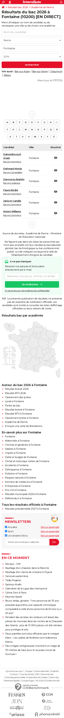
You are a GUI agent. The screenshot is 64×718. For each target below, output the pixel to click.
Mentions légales (12, 681)
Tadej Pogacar (13, 580)
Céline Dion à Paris (15, 592)
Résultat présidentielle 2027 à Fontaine (27, 508)
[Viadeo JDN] (47, 708)
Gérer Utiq (54, 677)
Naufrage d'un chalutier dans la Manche (27, 568)
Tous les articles (27, 674)
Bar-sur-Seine (40, 71)
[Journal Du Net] (17, 701)
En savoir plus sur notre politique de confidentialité (27, 290)
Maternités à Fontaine (17, 440)
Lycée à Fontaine (14, 401)
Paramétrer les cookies (37, 677)
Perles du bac (12, 405)
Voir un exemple (50, 527)
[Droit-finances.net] (47, 701)
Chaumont (56, 71)
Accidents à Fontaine (16, 465)
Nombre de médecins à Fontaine (23, 481)
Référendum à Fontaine (18, 498)
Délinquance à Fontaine (18, 469)
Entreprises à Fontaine (18, 486)
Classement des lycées (18, 397)
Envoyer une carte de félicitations (23, 426)
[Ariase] (17, 714)
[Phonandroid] (47, 714)
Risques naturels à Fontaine (20, 477)
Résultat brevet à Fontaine (20, 409)
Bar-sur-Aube (22, 71)
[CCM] (47, 695)
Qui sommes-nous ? (15, 671)
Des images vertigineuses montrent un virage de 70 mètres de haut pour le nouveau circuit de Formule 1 (32, 649)
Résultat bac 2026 (18, 7)
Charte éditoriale (41, 671)
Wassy (7, 75)
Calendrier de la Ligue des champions (26, 588)
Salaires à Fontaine (15, 448)
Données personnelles (15, 677)
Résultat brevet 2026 (17, 388)
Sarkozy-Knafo (13, 584)
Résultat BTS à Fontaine (18, 413)
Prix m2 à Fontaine (15, 490)
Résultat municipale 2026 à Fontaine (25, 494)
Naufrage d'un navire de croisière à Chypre (28, 572)
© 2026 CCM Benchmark (48, 681)
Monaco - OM (13, 564)
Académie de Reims (42, 7)
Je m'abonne (30, 284)
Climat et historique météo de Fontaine (27, 461)
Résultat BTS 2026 (15, 393)
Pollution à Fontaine (16, 473)
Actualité (12, 527)
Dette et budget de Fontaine (21, 457)
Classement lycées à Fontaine (22, 417)
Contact (14, 674)
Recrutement (47, 674)
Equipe (29, 671)
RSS (37, 674)
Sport (10, 531)
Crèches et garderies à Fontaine (23, 444)
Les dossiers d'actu (17, 535)
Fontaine (10, 436)
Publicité (55, 671)
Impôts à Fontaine (15, 452)
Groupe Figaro (27, 681)
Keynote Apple (13, 596)
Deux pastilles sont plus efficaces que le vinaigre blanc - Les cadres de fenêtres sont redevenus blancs (32, 637)
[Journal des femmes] (17, 695)
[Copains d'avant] (17, 708)
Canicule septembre (16, 576)
